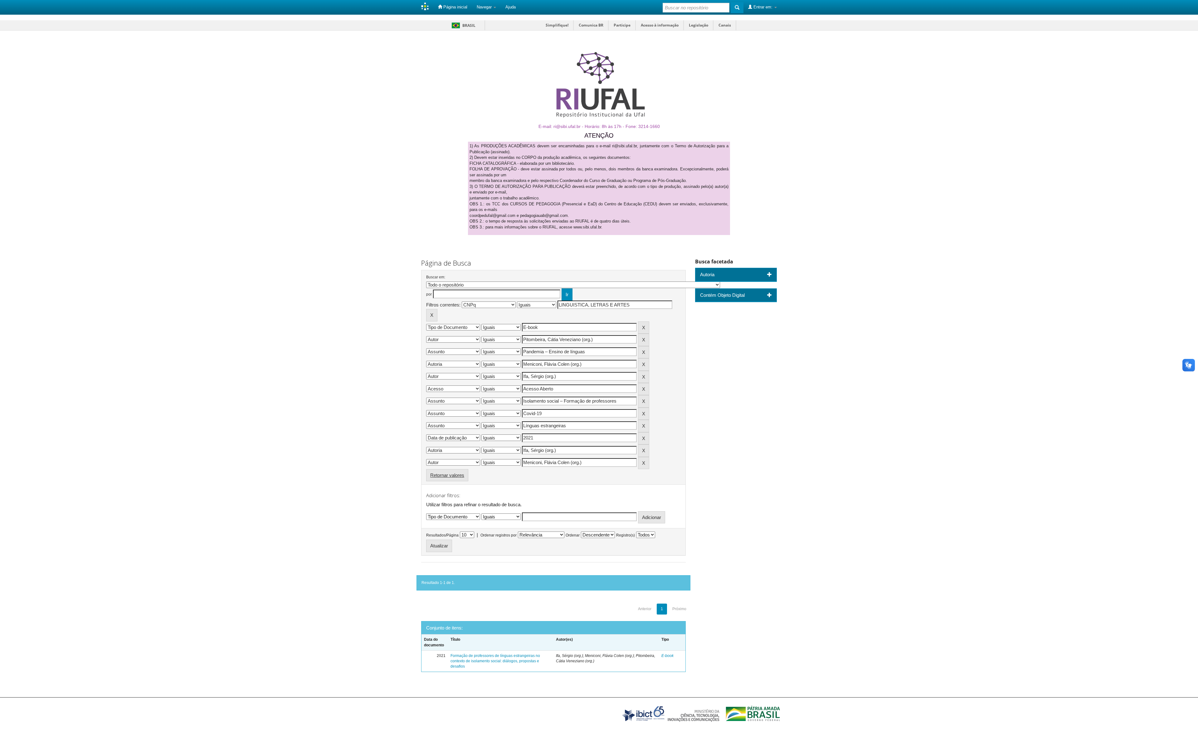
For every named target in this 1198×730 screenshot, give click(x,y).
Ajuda (510, 7)
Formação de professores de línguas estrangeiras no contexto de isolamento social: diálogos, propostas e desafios (495, 661)
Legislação (698, 25)
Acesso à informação (660, 25)
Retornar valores (447, 475)
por (429, 294)
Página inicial (454, 7)
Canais (724, 25)
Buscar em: (435, 277)
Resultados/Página (442, 535)
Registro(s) (625, 535)
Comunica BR (591, 25)
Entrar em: (763, 7)
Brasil (462, 25)
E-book (667, 656)
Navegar (485, 7)
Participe (622, 25)
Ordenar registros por (498, 535)
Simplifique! (557, 25)
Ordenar (573, 535)
